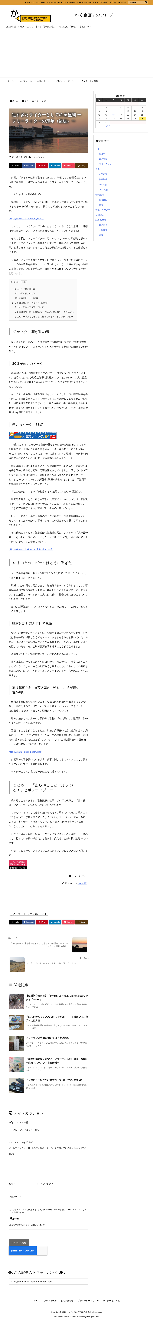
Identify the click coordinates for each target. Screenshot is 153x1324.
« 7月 (108, 126)
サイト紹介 (104, 189)
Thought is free (93, 1317)
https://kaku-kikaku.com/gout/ (26, 751)
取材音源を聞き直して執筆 (29, 307)
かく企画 (82, 883)
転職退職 (99, 194)
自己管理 (103, 159)
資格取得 (103, 179)
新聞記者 (99, 215)
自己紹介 (103, 225)
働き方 (102, 154)
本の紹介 (103, 184)
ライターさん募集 (91, 2)
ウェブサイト (15, 1196)
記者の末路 (100, 220)
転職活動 (103, 199)
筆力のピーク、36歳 (26, 298)
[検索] (146, 2)
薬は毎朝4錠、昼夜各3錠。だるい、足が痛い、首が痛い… (44, 311)
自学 (97, 169)
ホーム (29, 2)
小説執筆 (103, 230)
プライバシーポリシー (72, 2)
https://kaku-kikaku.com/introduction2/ (31, 549)
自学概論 (103, 174)
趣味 (101, 235)
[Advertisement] (76, 55)
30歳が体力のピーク (26, 293)
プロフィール (40, 2)
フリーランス (40, 101)
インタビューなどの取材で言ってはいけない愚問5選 (54, 1079)
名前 (12, 1184)
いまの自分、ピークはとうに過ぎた (30, 302)
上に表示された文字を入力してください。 (29, 1224)
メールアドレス (45, 1184)
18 (113, 115)
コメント (13, 1154)
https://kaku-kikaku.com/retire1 (26, 218)
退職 (101, 204)
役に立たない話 (102, 210)
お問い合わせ (54, 2)
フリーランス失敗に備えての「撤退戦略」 (48, 1037)
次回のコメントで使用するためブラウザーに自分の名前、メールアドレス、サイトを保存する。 (49, 1211)
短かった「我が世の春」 (24, 289)
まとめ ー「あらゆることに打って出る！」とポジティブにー (42, 316)
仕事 (26, 101)
